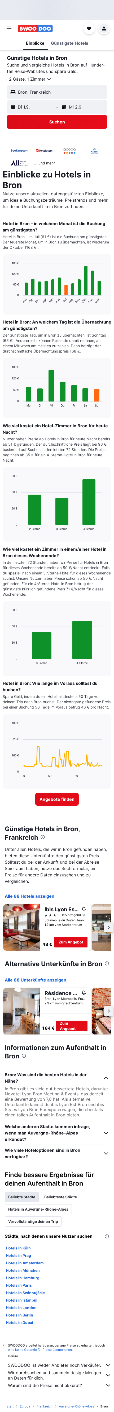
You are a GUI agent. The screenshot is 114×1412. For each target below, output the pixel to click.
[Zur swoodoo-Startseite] (35, 28)
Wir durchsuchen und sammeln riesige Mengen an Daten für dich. (54, 1375)
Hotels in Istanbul (21, 1300)
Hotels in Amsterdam (25, 1263)
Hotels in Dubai (19, 1322)
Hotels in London (21, 1307)
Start (10, 1406)
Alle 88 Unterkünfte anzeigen (35, 980)
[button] (9, 28)
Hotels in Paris (19, 1285)
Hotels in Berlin (19, 1315)
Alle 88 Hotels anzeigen (29, 896)
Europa (25, 1406)
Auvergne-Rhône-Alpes (76, 1406)
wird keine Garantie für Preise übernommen (40, 1350)
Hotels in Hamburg (23, 1278)
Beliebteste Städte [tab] (60, 1197)
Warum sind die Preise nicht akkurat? (45, 1385)
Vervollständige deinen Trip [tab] (33, 1221)
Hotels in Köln (18, 1248)
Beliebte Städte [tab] (21, 1197)
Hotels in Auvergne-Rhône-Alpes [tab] (38, 1209)
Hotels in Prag (18, 1255)
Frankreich (44, 1406)
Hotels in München (23, 1270)
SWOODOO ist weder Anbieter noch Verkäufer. (54, 1365)
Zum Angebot (71, 942)
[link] (57, 799)
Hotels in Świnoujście (25, 1292)
